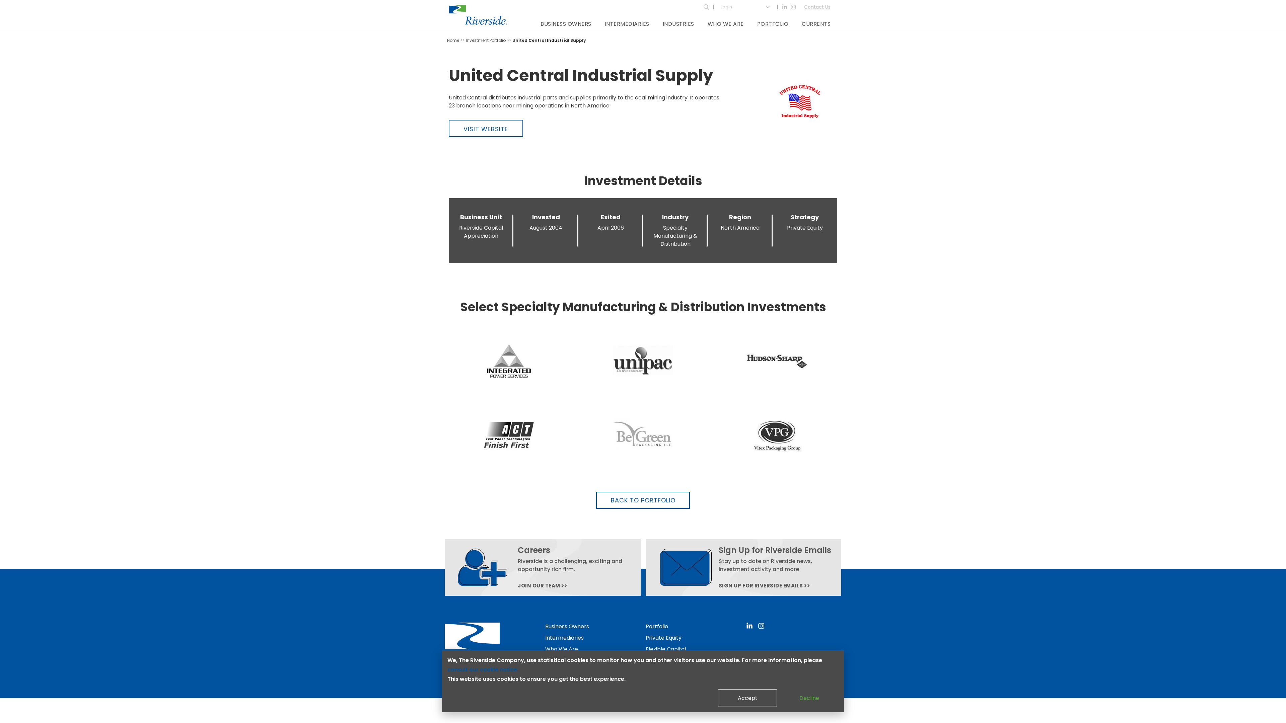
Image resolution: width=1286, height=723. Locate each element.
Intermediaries (627, 24)
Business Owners (566, 24)
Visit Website (485, 129)
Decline (809, 698)
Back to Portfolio (643, 500)
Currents (816, 24)
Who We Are (726, 24)
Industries (678, 24)
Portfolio (773, 24)
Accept (748, 698)
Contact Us (817, 7)
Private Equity (664, 638)
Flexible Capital (666, 649)
